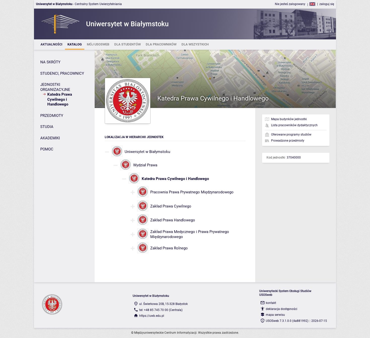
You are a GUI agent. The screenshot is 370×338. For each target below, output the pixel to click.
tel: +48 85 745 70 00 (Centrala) (160, 310)
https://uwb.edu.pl (151, 316)
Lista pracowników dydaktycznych (294, 125)
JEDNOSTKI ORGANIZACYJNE (55, 87)
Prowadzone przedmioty (287, 140)
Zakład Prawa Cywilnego (170, 206)
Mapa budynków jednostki (289, 119)
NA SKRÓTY (50, 62)
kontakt (271, 303)
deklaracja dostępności (281, 309)
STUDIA (46, 126)
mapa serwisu (275, 315)
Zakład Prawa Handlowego (172, 220)
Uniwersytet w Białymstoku (147, 151)
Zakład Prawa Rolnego (169, 248)
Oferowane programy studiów (291, 134)
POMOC (46, 149)
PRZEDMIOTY (51, 115)
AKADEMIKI (50, 138)
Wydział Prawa (145, 165)
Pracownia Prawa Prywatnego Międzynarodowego (192, 192)
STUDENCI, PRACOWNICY (62, 73)
